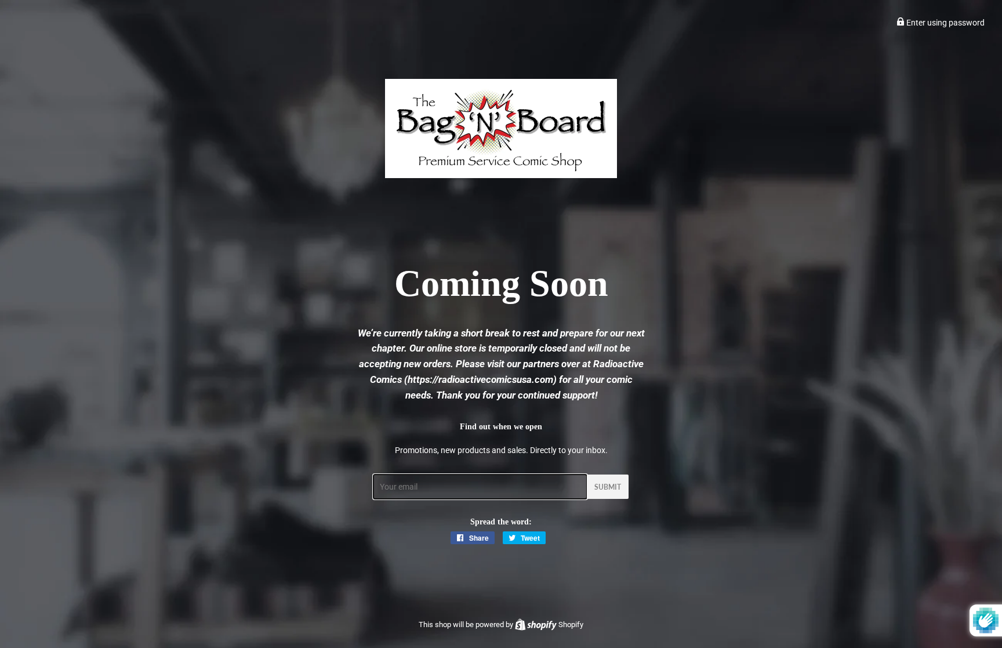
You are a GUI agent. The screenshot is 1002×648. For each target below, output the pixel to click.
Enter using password (945, 22)
